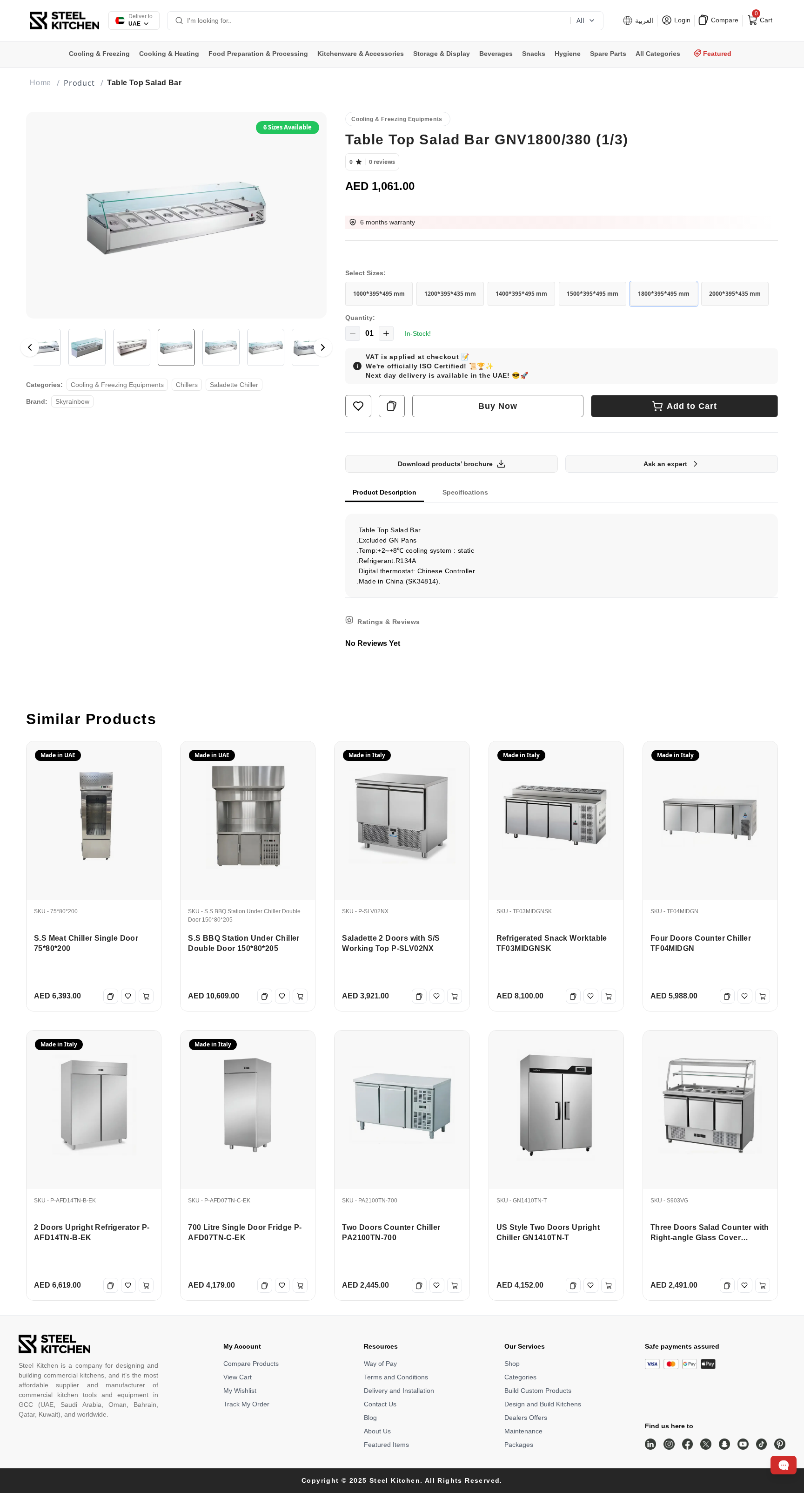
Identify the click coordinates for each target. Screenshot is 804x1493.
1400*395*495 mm (521, 294)
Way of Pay (380, 1363)
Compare (724, 20)
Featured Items (386, 1444)
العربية (643, 20)
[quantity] (352, 333)
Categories (520, 1377)
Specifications (465, 492)
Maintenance (523, 1431)
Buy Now (497, 406)
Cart (762, 18)
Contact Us (380, 1404)
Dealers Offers (525, 1417)
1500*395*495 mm (592, 294)
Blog (370, 1417)
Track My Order (246, 1404)
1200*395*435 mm (450, 294)
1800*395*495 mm (664, 294)
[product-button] (358, 406)
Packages (518, 1444)
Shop (512, 1363)
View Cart (237, 1377)
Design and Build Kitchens (542, 1404)
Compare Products (251, 1363)
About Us (377, 1431)
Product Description (384, 492)
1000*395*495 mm (379, 294)
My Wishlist (239, 1390)
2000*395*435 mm (735, 294)
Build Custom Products (537, 1390)
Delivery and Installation (399, 1390)
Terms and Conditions (396, 1377)
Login (681, 20)
